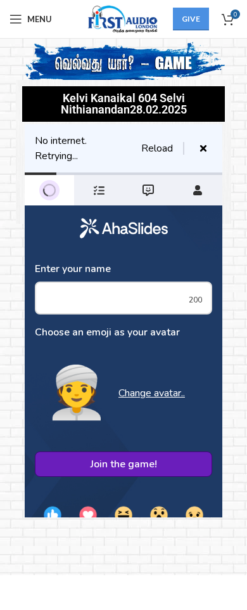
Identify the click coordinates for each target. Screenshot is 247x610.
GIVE (191, 18)
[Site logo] (120, 18)
